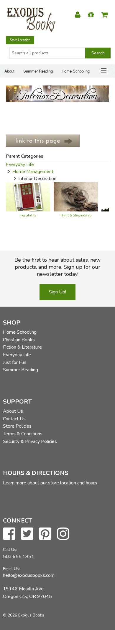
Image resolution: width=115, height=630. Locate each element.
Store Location (20, 40)
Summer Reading (38, 71)
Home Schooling (76, 71)
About (9, 71)
